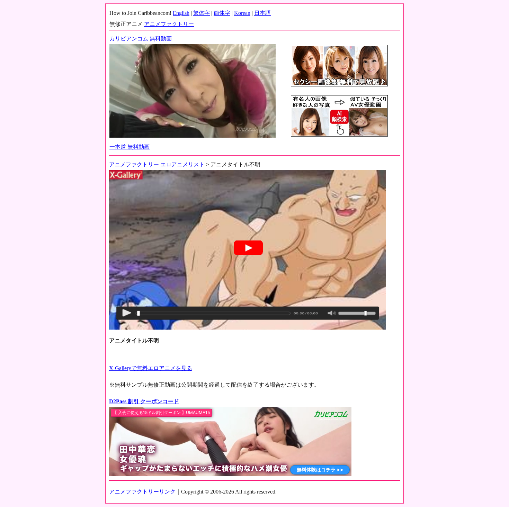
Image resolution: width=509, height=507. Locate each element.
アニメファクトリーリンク (142, 492)
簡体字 (222, 13)
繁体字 (201, 13)
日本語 (262, 13)
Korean (242, 13)
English (181, 13)
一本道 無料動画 (129, 147)
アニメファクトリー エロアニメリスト (157, 164)
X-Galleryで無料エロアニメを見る (150, 368)
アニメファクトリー (169, 24)
